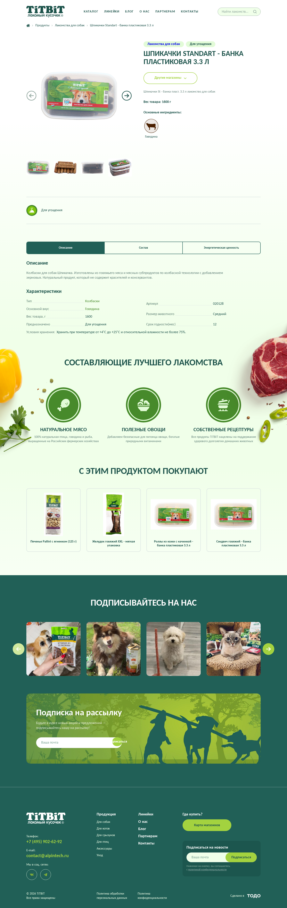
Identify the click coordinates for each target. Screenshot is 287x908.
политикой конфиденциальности (207, 869)
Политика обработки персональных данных (112, 896)
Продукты (42, 25)
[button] (127, 96)
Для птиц (103, 842)
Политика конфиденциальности (152, 896)
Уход (100, 855)
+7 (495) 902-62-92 (44, 842)
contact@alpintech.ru (47, 856)
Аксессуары (104, 848)
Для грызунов (106, 835)
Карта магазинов (207, 825)
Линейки (111, 11)
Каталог (91, 11)
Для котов (103, 828)
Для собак (103, 822)
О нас (145, 11)
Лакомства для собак (70, 25)
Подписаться (241, 857)
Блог (129, 11)
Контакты (190, 11)
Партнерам (165, 11)
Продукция (106, 814)
